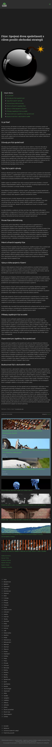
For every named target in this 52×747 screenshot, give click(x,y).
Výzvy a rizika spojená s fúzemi (16, 108)
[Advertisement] (26, 18)
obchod (49, 414)
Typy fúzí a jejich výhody (14, 101)
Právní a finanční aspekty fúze (16, 106)
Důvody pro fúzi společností (16, 98)
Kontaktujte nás (19, 409)
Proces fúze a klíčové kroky (15, 103)
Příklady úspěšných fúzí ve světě (17, 111)
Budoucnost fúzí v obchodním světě (18, 116)
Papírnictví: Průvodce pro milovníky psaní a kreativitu (23, 469)
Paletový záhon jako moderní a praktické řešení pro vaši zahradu (23, 505)
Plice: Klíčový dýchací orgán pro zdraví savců (16, 490)
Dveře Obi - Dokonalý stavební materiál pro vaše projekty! (21, 520)
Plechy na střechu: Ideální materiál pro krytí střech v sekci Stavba (23, 551)
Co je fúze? (10, 95)
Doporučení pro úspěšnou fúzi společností (20, 114)
